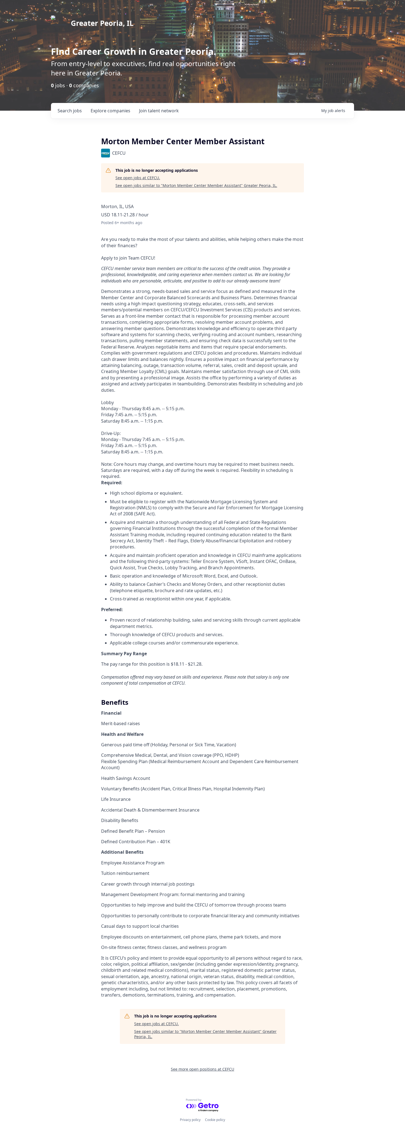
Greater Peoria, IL (102, 23)
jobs (70, 111)
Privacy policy (190, 1119)
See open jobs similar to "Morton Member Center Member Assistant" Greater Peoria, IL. (196, 185)
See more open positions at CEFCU (202, 1069)
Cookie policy (215, 1119)
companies (110, 111)
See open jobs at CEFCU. (137, 177)
